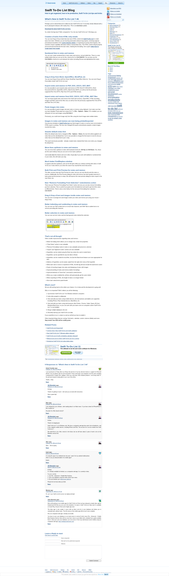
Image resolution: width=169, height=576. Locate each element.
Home (64, 3)
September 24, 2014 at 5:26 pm (56, 501)
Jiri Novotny (52, 385)
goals (118, 84)
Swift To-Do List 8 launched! (55, 328)
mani (61, 533)
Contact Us (48, 571)
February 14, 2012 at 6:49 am (53, 369)
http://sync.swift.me (66, 479)
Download (116, 63)
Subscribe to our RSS (115, 8)
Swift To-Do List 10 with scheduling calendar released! (62, 336)
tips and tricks (120, 116)
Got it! (106, 574)
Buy (94, 3)
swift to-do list (70, 359)
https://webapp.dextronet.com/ (66, 521)
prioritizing (111, 95)
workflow (110, 120)
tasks (109, 114)
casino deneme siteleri (69, 43)
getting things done (117, 82)
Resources (112, 3)
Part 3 (111, 68)
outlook (117, 90)
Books (89, 3)
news (115, 88)
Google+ (73, 571)
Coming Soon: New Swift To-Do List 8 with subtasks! (62, 330)
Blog (106, 3)
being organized (114, 77)
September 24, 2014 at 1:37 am (54, 491)
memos (61, 359)
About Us (120, 3)
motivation (111, 88)
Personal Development (115, 34)
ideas (118, 86)
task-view (118, 110)
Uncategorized (113, 42)
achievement (112, 76)
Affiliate (89, 569)
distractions (110, 81)
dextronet (57, 359)
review (115, 101)
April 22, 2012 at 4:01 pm (52, 453)
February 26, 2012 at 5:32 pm (53, 404)
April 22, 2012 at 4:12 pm (54, 467)
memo (121, 86)
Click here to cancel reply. (51, 535)
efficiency (117, 81)
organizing (111, 90)
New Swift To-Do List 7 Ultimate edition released (60, 333)
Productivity (113, 36)
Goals (111, 28)
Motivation (112, 31)
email (122, 81)
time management (114, 115)
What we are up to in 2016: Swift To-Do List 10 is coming (63, 338)
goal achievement (112, 84)
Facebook (66, 571)
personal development (113, 93)
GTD (111, 30)
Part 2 (111, 69)
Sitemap (79, 571)
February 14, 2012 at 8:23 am (55, 386)
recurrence (110, 101)
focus (109, 82)
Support (100, 3)
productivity (114, 99)
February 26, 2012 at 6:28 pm (55, 418)
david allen (114, 79)
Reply (47, 382)
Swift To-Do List (84, 21)
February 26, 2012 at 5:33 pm (53, 443)
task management (115, 113)
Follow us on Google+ (115, 17)
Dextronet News (77, 21)
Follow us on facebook (115, 14)
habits (114, 86)
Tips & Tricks (113, 41)
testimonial (114, 114)
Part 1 (111, 71)
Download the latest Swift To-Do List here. (58, 29)
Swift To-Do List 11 (73, 3)
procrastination (113, 97)
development (51, 359)
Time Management (114, 39)
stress (116, 103)
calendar (118, 78)
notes (65, 359)
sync (75, 359)
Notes (111, 33)
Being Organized (114, 25)
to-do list (111, 118)
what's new (79, 359)
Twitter (59, 571)
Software (83, 3)
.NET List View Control (87, 571)
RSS (55, 571)
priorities (120, 94)
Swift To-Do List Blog (60, 10)
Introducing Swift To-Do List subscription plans (60, 341)
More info (100, 574)
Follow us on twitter (115, 11)
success (114, 106)
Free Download (66, 353)
